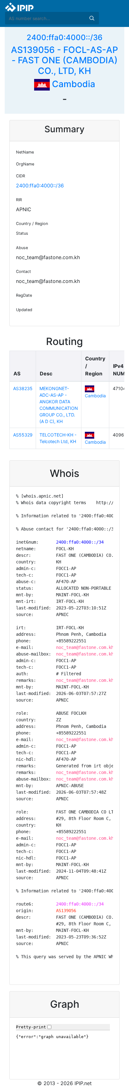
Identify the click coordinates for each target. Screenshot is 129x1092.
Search (91, 18)
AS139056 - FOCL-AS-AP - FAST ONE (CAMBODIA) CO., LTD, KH (64, 60)
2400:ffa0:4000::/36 (64, 37)
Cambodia (72, 84)
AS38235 (23, 388)
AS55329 (23, 434)
